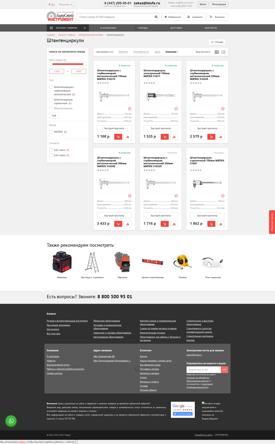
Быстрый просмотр (114, 128)
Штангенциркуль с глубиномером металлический (64, 90)
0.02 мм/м (61, 150)
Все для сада (53, 333)
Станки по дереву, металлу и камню (158, 328)
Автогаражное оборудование (108, 336)
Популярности (141, 51)
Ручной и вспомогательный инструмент (67, 320)
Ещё (54, 115)
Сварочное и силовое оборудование (112, 332)
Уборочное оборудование (106, 320)
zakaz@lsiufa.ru (147, 3)
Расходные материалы (58, 325)
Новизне (123, 51)
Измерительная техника (152, 332)
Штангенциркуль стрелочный (63, 101)
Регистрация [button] (219, 4)
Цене (157, 51)
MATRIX (60, 131)
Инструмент (53, 329)
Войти (203, 4)
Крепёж (191, 340)
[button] (217, 42)
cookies (22, 441)
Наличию (171, 51)
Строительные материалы (200, 336)
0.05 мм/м (61, 155)
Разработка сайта (203, 434)
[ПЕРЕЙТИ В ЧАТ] (11, 421)
